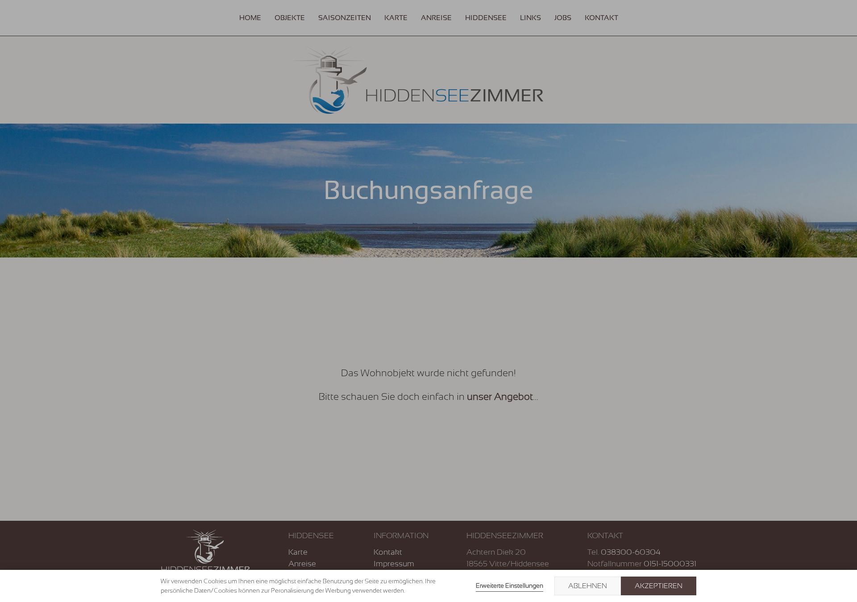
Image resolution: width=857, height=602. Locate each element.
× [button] (840, 585)
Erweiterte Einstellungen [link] (509, 585)
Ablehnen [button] (587, 586)
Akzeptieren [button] (658, 586)
